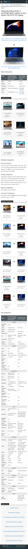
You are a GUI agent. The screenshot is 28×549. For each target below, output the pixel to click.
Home (2, 4)
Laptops (7, 4)
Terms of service (15, 547)
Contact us (22, 547)
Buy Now (16, 92)
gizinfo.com (12, 546)
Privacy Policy (6, 547)
